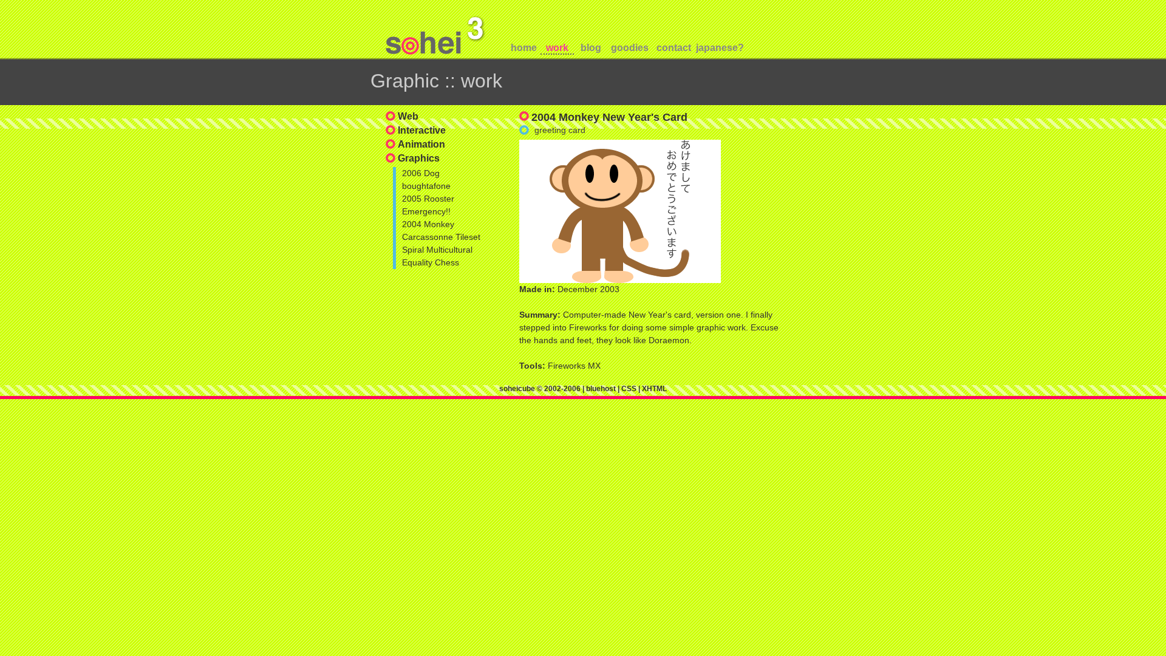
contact (673, 48)
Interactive (422, 130)
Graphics (419, 158)
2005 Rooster (428, 198)
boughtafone (426, 186)
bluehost (601, 388)
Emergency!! (426, 211)
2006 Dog (421, 173)
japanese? (718, 48)
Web (408, 116)
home (524, 48)
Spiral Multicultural (437, 250)
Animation (421, 144)
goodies (630, 48)
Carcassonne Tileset (441, 237)
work (557, 48)
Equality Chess (430, 262)
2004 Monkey (428, 224)
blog (591, 48)
